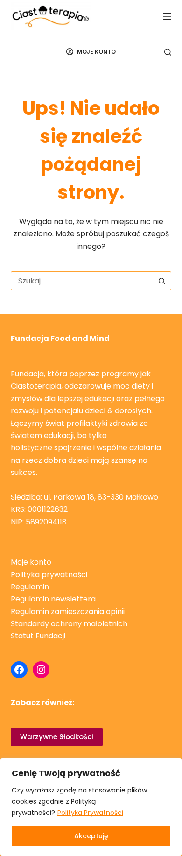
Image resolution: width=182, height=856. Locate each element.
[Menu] (167, 16)
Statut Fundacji (38, 635)
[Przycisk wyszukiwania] (162, 281)
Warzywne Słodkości (56, 737)
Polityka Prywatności (90, 812)
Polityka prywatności (49, 574)
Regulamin (30, 586)
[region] (91, 807)
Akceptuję (91, 836)
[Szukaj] (167, 52)
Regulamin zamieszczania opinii (68, 611)
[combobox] (82, 280)
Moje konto (31, 562)
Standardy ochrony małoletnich (69, 623)
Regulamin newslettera (53, 599)
